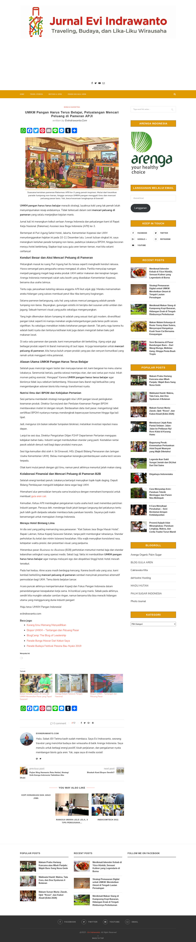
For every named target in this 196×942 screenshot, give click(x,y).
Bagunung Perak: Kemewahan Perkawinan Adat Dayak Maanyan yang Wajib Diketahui (161, 447)
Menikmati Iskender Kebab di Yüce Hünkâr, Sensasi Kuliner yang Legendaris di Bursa (161, 273)
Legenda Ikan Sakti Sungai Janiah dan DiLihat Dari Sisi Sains (162, 462)
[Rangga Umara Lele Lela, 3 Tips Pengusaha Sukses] (72, 804)
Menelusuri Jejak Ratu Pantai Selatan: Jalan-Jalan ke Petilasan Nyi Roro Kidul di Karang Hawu (160, 429)
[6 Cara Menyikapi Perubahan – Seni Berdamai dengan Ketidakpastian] (139, 510)
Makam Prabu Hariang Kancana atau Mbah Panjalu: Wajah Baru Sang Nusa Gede (162, 380)
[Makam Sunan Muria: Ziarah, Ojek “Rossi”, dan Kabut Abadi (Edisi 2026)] (139, 411)
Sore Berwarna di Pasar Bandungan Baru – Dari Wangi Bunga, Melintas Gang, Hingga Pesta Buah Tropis (162, 348)
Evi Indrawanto (93, 932)
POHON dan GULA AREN (77, 94)
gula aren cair (38, 496)
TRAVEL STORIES (36, 94)
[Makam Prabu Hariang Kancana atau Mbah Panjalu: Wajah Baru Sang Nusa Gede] (139, 380)
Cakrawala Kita (139, 570)
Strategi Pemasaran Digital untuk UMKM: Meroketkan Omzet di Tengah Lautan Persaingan (160, 291)
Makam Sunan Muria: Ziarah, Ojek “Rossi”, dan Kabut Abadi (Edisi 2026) (162, 411)
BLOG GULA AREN (142, 562)
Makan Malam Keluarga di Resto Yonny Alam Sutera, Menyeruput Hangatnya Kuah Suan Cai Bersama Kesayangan (162, 328)
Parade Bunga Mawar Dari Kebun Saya (48, 641)
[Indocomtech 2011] (108, 804)
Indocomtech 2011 (108, 820)
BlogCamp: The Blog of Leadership (46, 635)
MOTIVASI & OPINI (55, 94)
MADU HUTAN (139, 585)
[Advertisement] (98, 60)
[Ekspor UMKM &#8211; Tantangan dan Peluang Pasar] (106, 683)
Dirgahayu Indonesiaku (161, 474)
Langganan (140, 208)
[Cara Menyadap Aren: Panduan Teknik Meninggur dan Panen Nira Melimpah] (139, 493)
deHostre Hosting (141, 578)
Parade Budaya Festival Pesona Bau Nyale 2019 (54, 646)
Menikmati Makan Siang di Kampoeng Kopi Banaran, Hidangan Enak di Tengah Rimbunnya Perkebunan (162, 309)
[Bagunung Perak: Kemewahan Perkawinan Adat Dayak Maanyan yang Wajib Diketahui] (139, 446)
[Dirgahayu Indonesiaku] (139, 478)
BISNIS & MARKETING (72, 107)
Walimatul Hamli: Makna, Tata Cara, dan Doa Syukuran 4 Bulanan (161, 396)
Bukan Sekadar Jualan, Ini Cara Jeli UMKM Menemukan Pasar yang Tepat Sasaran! (36, 696)
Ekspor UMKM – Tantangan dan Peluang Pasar (53, 630)
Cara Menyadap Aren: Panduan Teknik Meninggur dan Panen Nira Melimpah (160, 493)
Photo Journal (138, 601)
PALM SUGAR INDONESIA (146, 593)
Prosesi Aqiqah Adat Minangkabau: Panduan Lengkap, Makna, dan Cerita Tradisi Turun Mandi (162, 527)
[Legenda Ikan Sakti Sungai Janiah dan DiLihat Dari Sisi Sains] (139, 463)
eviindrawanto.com (76, 120)
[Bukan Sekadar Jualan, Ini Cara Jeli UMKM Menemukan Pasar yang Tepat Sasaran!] (36, 683)
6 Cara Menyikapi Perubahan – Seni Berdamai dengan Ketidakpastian (158, 510)
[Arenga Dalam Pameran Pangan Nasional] (71, 683)
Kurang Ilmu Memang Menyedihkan (46, 625)
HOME (22, 94)
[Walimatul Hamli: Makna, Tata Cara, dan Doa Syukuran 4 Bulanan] (139, 397)
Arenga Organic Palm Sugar (146, 554)
